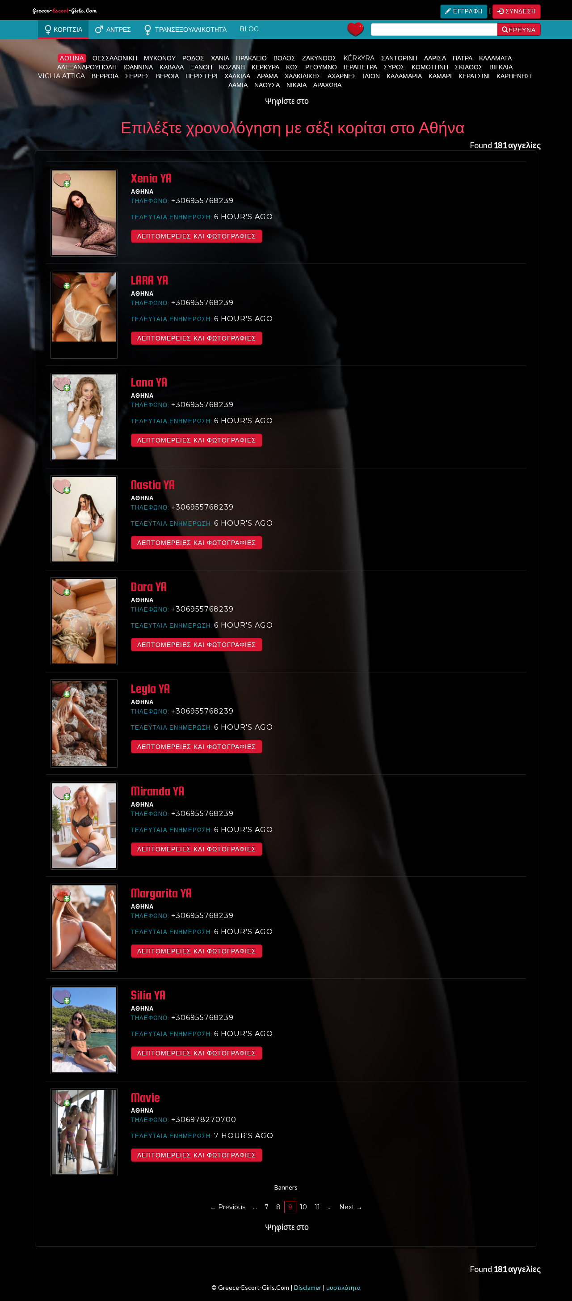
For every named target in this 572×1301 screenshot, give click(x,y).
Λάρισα (435, 58)
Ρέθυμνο (321, 67)
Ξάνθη (201, 67)
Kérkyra (358, 58)
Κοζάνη (232, 67)
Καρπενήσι (514, 76)
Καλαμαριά (404, 76)
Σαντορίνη (399, 58)
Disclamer (307, 1287)
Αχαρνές (342, 76)
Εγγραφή (467, 11)
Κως (292, 67)
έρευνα (522, 30)
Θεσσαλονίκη (115, 58)
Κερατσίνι (474, 76)
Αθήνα (72, 58)
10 (303, 1207)
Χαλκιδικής (303, 76)
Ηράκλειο (251, 58)
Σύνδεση (520, 11)
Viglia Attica (61, 76)
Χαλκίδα (237, 76)
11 (317, 1207)
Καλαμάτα (495, 58)
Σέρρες (137, 76)
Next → (350, 1207)
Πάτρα (462, 58)
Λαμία (238, 85)
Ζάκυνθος (319, 58)
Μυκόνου (160, 58)
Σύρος (394, 67)
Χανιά (220, 58)
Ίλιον (371, 76)
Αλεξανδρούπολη (87, 67)
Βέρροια (105, 76)
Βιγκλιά (501, 67)
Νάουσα (267, 85)
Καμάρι (440, 76)
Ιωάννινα (138, 67)
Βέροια (167, 76)
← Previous (227, 1207)
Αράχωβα (327, 85)
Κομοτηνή (430, 67)
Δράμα (267, 76)
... (255, 1207)
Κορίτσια (67, 30)
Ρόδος (193, 58)
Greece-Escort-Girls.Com (64, 12)
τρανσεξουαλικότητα (189, 30)
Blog (249, 29)
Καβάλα (172, 67)
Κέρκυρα (265, 67)
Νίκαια (296, 85)
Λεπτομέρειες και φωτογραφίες (196, 236)
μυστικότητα (343, 1287)
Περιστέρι (201, 76)
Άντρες (117, 30)
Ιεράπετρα (360, 67)
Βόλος (284, 58)
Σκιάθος (469, 67)
